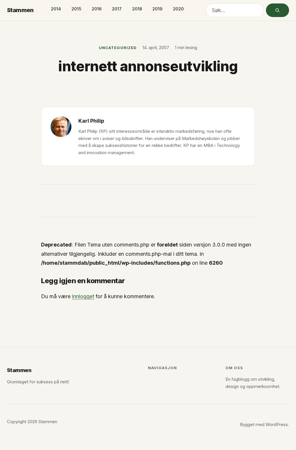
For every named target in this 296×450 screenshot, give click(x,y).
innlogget (83, 296)
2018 (137, 9)
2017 (117, 9)
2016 (96, 9)
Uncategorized (118, 47)
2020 (178, 9)
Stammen (20, 10)
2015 (76, 9)
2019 (157, 9)
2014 (56, 9)
